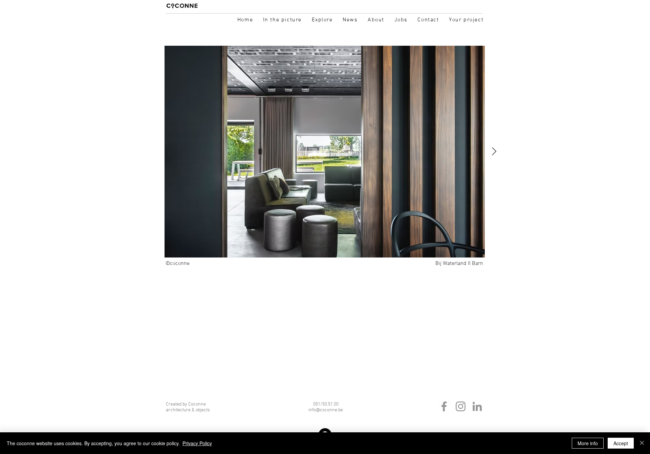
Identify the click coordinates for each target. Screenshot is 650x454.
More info (588, 443)
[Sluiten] (642, 443)
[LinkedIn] (477, 406)
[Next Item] (494, 151)
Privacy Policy (197, 443)
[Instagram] (460, 406)
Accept (620, 443)
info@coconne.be (325, 410)
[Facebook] (444, 406)
